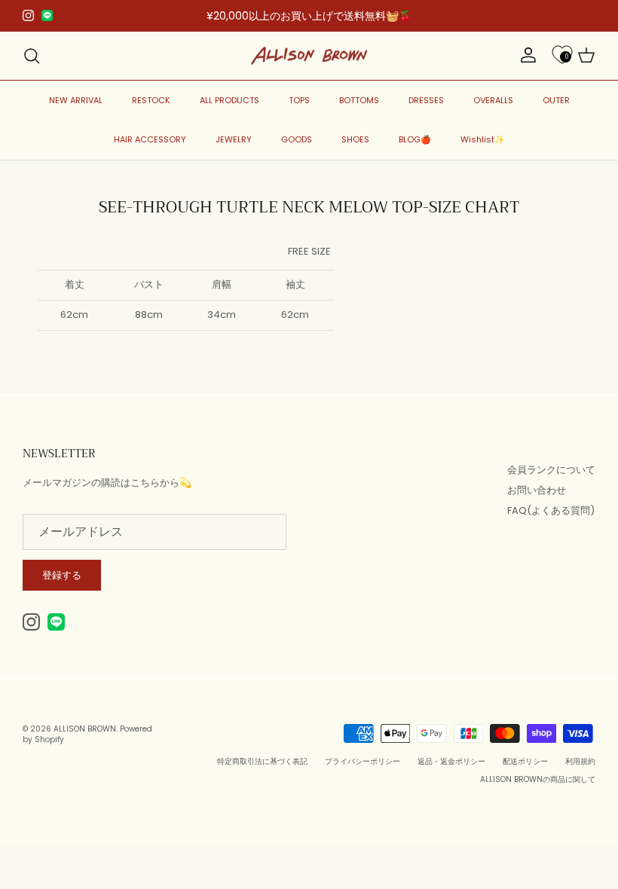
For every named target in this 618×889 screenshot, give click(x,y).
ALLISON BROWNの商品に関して (537, 779)
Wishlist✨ (482, 139)
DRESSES (426, 100)
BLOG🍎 (415, 139)
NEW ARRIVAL (75, 100)
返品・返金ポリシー (451, 761)
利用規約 (580, 761)
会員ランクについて (551, 470)
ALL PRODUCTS (229, 100)
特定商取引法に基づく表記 (262, 761)
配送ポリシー (525, 761)
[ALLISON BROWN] (309, 56)
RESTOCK (151, 100)
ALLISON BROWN (85, 729)
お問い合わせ (536, 490)
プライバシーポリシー (362, 761)
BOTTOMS (359, 100)
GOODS (296, 139)
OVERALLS (493, 100)
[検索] (32, 56)
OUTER (556, 100)
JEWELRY (234, 139)
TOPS (299, 100)
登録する (61, 575)
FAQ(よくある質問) (551, 510)
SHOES (355, 139)
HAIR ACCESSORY (150, 139)
